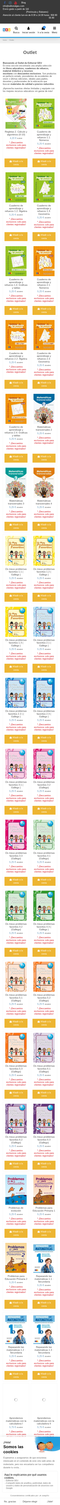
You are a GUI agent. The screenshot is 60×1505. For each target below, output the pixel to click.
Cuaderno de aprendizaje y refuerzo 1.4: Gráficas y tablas (16, 283)
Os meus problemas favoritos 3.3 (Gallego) (16, 856)
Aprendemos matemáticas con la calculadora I (16, 1421)
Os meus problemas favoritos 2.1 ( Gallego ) (44, 643)
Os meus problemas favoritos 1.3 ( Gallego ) (16, 643)
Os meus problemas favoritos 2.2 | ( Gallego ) (16, 714)
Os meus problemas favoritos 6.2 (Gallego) (16, 1139)
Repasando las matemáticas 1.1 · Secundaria (44, 1279)
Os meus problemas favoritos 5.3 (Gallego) (16, 1068)
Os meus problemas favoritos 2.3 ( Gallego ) (44, 714)
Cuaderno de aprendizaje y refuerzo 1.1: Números (44, 135)
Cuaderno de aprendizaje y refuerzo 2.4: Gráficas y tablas (16, 431)
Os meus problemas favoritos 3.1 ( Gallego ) (16, 785)
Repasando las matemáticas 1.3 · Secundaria (44, 1350)
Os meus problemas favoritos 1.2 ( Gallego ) (44, 572)
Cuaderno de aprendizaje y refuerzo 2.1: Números (44, 283)
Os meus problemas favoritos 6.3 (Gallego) (44, 1139)
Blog (23, 3)
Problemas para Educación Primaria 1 (44, 1209)
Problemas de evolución (16, 1209)
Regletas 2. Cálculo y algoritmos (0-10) (16, 133)
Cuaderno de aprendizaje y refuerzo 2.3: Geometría (44, 357)
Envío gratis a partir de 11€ (16, 9)
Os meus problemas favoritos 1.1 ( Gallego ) (16, 572)
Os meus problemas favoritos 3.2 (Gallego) (44, 785)
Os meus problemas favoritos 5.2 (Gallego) (44, 997)
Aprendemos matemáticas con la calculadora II (44, 1421)
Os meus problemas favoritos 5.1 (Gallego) (16, 997)
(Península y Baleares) (37, 12)
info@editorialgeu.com (14, 6)
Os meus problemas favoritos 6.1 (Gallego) (44, 1068)
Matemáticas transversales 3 (16, 502)
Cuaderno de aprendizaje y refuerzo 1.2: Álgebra (16, 208)
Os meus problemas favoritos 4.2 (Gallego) (16, 927)
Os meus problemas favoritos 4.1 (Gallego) (44, 856)
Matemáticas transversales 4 (44, 502)
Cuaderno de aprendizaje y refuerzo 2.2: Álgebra (16, 356)
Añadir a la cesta (17, 163)
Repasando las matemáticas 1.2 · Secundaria (16, 1350)
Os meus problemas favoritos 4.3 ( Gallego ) (44, 927)
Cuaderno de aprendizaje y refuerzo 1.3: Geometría (44, 209)
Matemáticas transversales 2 (44, 428)
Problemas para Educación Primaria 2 (16, 1277)
